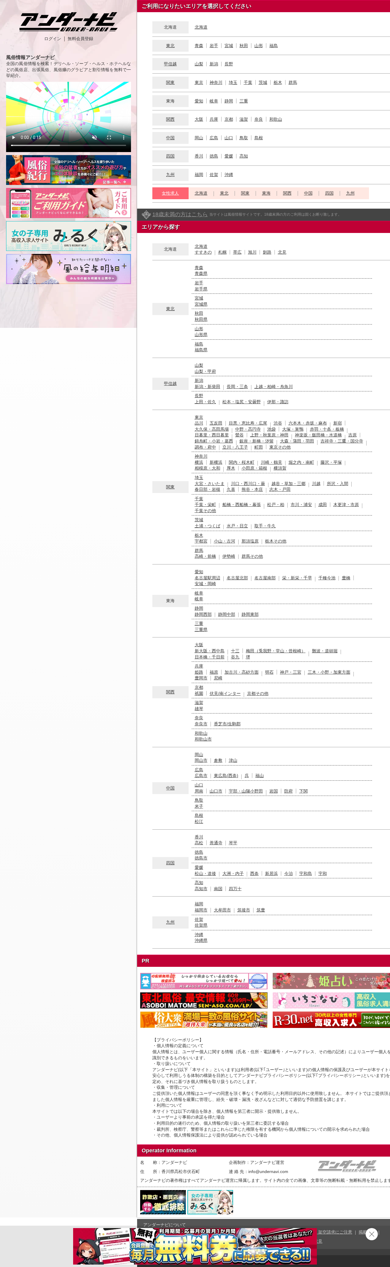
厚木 (231, 468)
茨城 (263, 82)
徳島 (214, 156)
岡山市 (201, 760)
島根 (258, 137)
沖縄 (229, 174)
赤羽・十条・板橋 (327, 429)
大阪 (199, 119)
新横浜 (216, 462)
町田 (258, 447)
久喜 (231, 489)
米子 (199, 806)
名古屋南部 (265, 577)
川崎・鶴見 (271, 462)
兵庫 (214, 119)
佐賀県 (201, 925)
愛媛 (229, 156)
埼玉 (233, 82)
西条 (254, 873)
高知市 (201, 888)
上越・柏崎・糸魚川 (273, 386)
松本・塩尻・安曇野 (241, 401)
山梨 (199, 63)
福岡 (199, 174)
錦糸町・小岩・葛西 (214, 441)
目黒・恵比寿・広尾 (248, 423)
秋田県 (201, 319)
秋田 (243, 45)
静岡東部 (250, 614)
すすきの (203, 252)
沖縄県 (201, 940)
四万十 (235, 888)
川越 (316, 483)
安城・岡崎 (205, 583)
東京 (199, 82)
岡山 (199, 137)
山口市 (216, 791)
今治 (288, 873)
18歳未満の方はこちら (180, 214)
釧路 (267, 252)
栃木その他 (275, 541)
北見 (282, 252)
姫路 (199, 672)
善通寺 (216, 842)
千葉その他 (205, 510)
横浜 (199, 462)
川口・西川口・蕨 (248, 483)
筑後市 (243, 910)
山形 (258, 45)
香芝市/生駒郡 (227, 723)
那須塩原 (250, 541)
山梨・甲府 (205, 371)
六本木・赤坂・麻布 (308, 423)
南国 (218, 888)
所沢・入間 (337, 483)
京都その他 (257, 693)
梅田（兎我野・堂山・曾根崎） (276, 650)
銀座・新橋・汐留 (256, 441)
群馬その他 (252, 556)
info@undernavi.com (268, 1171)
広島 (214, 137)
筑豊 (261, 910)
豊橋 (346, 577)
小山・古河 (224, 541)
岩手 (214, 45)
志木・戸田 (280, 489)
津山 (233, 760)
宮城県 (201, 304)
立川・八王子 (235, 447)
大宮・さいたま (210, 483)
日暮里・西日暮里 (212, 434)
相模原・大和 (207, 468)
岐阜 (214, 101)
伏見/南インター (225, 693)
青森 (199, 45)
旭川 (252, 252)
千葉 (248, 82)
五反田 (216, 423)
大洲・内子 (233, 873)
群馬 (293, 82)
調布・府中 (205, 447)
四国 (170, 156)
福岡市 (201, 910)
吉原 (352, 434)
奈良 (258, 119)
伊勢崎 (228, 556)
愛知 (199, 101)
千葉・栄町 (205, 504)
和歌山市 (203, 739)
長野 (229, 63)
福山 (259, 775)
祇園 (199, 693)
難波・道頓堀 (325, 650)
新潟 (214, 63)
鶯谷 (239, 434)
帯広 (237, 252)
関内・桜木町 (241, 462)
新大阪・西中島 (210, 650)
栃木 (278, 82)
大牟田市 (222, 910)
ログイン (52, 38)
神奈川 (216, 82)
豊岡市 (201, 677)
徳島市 (201, 858)
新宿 (337, 423)
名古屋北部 (237, 577)
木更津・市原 (346, 504)
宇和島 (305, 873)
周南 (199, 791)
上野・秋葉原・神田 (269, 434)
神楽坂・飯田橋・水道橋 (318, 434)
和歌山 (275, 119)
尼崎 (218, 677)
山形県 (201, 334)
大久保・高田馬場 (212, 429)
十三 (235, 650)
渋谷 (278, 423)
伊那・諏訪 (278, 401)
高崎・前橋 (205, 556)
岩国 (273, 791)
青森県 (201, 273)
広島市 (201, 775)
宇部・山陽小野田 (246, 791)
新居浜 (271, 873)
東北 (170, 45)
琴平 (233, 842)
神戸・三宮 (290, 672)
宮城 (229, 45)
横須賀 (280, 468)
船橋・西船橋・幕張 (241, 504)
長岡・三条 (237, 386)
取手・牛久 (265, 525)
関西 (170, 119)
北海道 (201, 27)
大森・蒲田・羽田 (297, 441)
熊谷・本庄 (252, 489)
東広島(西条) (226, 775)
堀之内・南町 (301, 462)
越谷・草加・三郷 (288, 483)
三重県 (201, 629)
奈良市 (201, 723)
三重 (243, 101)
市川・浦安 (301, 504)
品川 (199, 423)
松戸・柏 (275, 504)
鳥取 (243, 137)
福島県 (201, 349)
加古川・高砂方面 (242, 672)
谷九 (235, 656)
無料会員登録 (80, 38)
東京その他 (280, 447)
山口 (229, 137)
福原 (214, 672)
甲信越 (170, 63)
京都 (229, 119)
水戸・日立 (237, 525)
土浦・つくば (207, 525)
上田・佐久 (205, 401)
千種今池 (326, 577)
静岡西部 (203, 614)
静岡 (229, 101)
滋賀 (243, 119)
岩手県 (201, 288)
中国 (170, 137)
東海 (266, 193)
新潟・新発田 (207, 386)
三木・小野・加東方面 (329, 672)
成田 (322, 504)
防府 (288, 791)
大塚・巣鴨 (292, 429)
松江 (199, 821)
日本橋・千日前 (210, 656)
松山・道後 (205, 873)
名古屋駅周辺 (207, 577)
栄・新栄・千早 (297, 577)
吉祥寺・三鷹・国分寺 (342, 441)
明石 (269, 672)
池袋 (271, 429)
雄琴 (199, 708)
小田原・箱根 (254, 468)
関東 (170, 82)
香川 (199, 156)
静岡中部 (226, 614)
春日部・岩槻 (207, 489)
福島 (273, 45)
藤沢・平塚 (331, 462)
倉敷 (218, 760)
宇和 (322, 873)
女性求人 (170, 193)
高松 (199, 842)
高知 (243, 156)
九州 (170, 174)
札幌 (222, 252)
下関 (303, 791)
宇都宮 (201, 541)
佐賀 (214, 174)
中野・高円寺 (248, 429)
